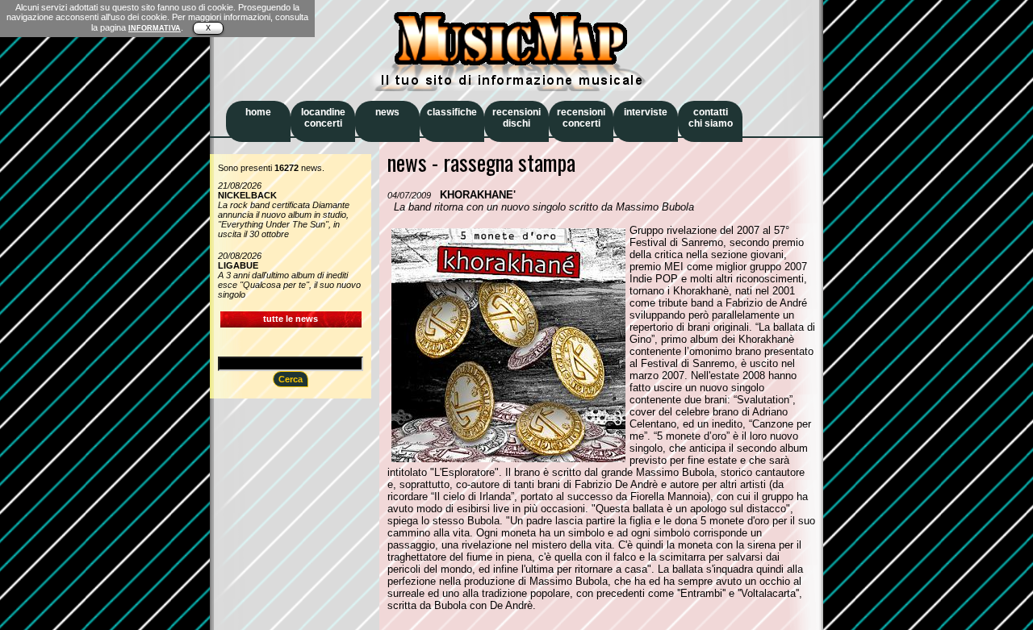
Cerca (290, 379)
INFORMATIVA (154, 28)
